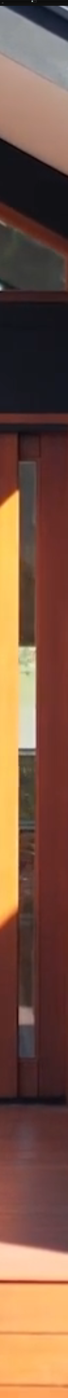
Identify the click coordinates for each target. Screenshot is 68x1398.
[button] (3, 3)
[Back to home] (34, 3)
